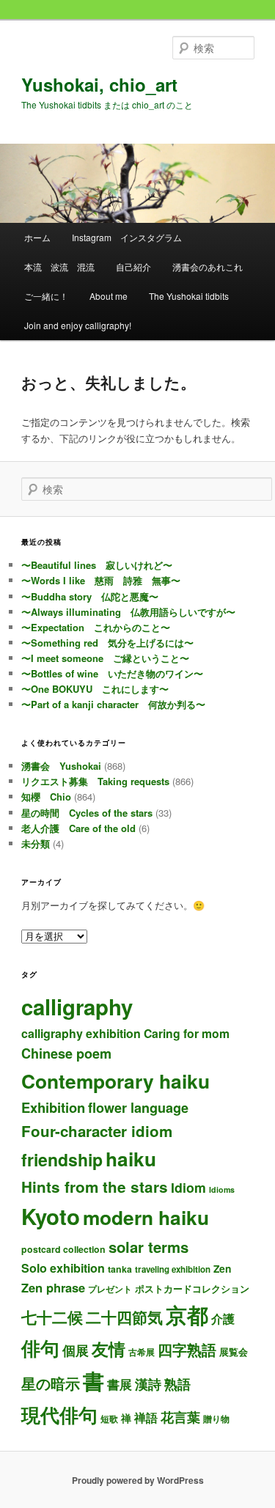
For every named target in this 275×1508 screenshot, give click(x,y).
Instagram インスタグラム (127, 237)
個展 (75, 1350)
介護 (223, 1318)
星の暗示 (50, 1383)
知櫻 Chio (46, 796)
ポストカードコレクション (192, 1288)
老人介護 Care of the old (78, 828)
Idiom (188, 1187)
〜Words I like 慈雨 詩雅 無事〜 (100, 580)
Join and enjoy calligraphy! (77, 325)
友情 (108, 1348)
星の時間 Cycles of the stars (87, 813)
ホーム (37, 237)
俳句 (40, 1347)
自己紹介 (133, 266)
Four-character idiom (96, 1130)
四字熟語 (187, 1349)
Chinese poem (66, 1053)
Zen (222, 1268)
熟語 (177, 1384)
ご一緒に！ (46, 296)
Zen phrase (53, 1287)
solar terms (148, 1246)
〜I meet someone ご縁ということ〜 (105, 658)
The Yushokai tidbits (189, 296)
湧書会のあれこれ (207, 266)
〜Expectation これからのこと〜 (95, 627)
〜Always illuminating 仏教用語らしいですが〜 (128, 612)
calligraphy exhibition (81, 1033)
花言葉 (180, 1417)
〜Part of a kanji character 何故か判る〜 (113, 704)
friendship (62, 1159)
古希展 (141, 1352)
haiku (131, 1158)
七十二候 (52, 1317)
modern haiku (146, 1217)
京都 (187, 1314)
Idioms (222, 1189)
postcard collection (63, 1249)
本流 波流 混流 (59, 266)
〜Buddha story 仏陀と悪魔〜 (89, 596)
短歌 (109, 1418)
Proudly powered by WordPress (138, 1480)
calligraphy (77, 1006)
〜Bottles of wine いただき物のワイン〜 (112, 673)
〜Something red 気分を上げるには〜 (107, 643)
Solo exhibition (63, 1267)
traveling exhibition (172, 1269)
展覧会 (233, 1351)
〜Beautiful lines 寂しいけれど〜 (96, 565)
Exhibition (53, 1107)
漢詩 (148, 1384)
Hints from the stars (94, 1186)
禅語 (146, 1417)
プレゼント (110, 1289)
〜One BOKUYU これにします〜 (95, 689)
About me (108, 296)
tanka (120, 1269)
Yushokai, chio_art (99, 84)
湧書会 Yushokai (61, 766)
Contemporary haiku (115, 1081)
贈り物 (216, 1418)
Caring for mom (187, 1033)
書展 (119, 1384)
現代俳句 (59, 1414)
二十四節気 (124, 1317)
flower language (138, 1107)
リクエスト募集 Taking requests (95, 781)
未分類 (35, 843)
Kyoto (50, 1216)
